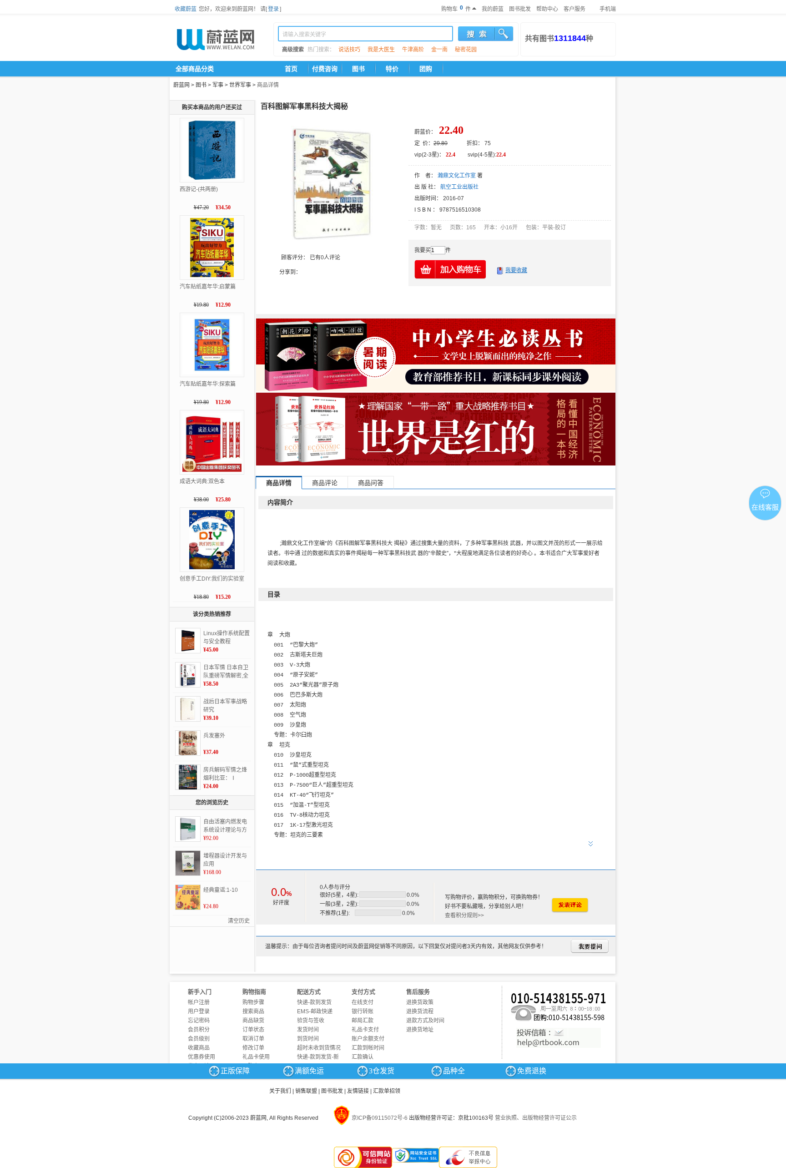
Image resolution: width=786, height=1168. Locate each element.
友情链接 (358, 1091)
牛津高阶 (413, 49)
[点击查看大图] (331, 184)
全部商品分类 (195, 68)
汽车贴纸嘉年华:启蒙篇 (208, 286)
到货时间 (308, 1039)
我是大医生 (381, 49)
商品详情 (268, 85)
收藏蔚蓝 (185, 9)
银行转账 (362, 1011)
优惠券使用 (201, 1057)
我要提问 (590, 946)
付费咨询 (325, 68)
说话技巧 (349, 49)
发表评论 (569, 905)
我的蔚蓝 (493, 9)
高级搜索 (293, 49)
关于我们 (280, 1091)
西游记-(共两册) (199, 189)
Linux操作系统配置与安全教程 (226, 637)
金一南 (439, 49)
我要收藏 (516, 270)
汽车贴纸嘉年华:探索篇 (208, 384)
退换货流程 (419, 1011)
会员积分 (199, 1029)
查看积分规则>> (464, 915)
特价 (392, 68)
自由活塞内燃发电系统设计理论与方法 (225, 826)
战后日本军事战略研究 (225, 705)
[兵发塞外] (188, 743)
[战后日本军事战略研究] (188, 709)
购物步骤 (253, 1002)
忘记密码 (199, 1020)
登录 (273, 9)
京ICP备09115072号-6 (380, 1118)
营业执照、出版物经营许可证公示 (536, 1118)
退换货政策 (419, 1002)
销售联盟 (306, 1091)
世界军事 (240, 85)
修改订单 (253, 1048)
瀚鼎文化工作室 (457, 175)
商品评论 (325, 482)
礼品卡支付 (365, 1029)
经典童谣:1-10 (220, 890)
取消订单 (253, 1039)
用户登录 (199, 1011)
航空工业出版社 (459, 187)
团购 (425, 68)
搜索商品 (253, 1011)
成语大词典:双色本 (202, 481)
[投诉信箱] (558, 1038)
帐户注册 (199, 1002)
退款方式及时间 (425, 1020)
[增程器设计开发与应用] (188, 863)
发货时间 (308, 1029)
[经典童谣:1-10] (188, 897)
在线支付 (362, 1002)
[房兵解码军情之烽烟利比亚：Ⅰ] (188, 777)
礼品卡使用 (256, 1057)
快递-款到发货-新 (318, 1057)
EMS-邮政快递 (315, 1011)
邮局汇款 (362, 1020)
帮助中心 (547, 9)
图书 (358, 68)
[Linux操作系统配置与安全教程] (188, 640)
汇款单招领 (386, 1091)
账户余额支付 (368, 1039)
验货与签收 (310, 1020)
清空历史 (239, 921)
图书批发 (520, 9)
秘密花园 (466, 49)
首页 (291, 68)
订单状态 (253, 1029)
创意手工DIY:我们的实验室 (212, 579)
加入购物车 (450, 269)
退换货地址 (419, 1029)
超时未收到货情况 (319, 1048)
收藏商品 (199, 1048)
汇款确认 (362, 1057)
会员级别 (199, 1039)
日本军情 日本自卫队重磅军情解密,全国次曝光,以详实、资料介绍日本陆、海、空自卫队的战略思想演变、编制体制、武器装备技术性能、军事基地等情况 (225, 672)
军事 (217, 85)
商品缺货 (253, 1020)
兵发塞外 (214, 736)
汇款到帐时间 (368, 1048)
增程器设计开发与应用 (225, 860)
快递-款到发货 (314, 1002)
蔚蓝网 (181, 85)
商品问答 (370, 482)
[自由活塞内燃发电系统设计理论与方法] (188, 829)
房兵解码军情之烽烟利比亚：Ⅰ (225, 774)
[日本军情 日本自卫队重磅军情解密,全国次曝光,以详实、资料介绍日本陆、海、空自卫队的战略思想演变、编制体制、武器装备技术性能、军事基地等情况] (188, 675)
